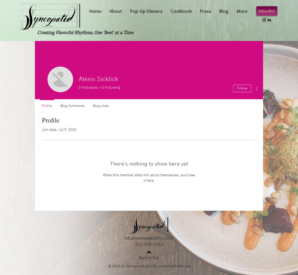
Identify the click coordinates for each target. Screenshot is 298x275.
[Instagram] (264, 19)
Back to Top (149, 257)
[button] (266, 11)
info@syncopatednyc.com (148, 238)
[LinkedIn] (269, 19)
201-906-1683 (149, 244)
